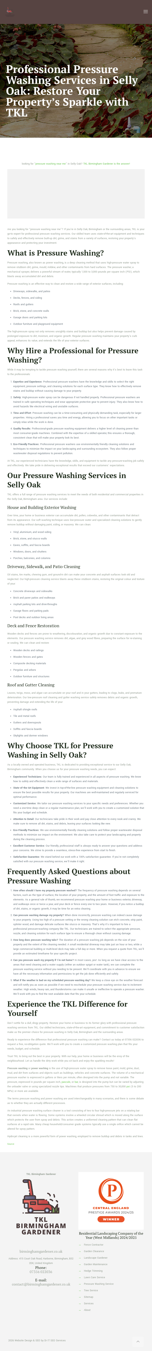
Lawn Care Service (94, 1277)
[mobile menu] (145, 12)
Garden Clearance (94, 1251)
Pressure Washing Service (99, 1284)
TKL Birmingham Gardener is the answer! (106, 164)
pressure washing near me (50, 164)
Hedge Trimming (93, 1271)
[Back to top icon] (138, 1342)
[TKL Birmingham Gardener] (10, 12)
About (87, 1310)
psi (128, 1086)
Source (10, 1144)
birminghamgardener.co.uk (41, 1251)
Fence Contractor (93, 1245)
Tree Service (91, 1290)
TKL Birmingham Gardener (41, 1174)
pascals (66, 1082)
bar (76, 1082)
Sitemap (88, 1297)
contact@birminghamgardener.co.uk (41, 1284)
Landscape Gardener (95, 1258)
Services (89, 1303)
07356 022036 (133, 1039)
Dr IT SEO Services (55, 1340)
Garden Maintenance (95, 1264)
